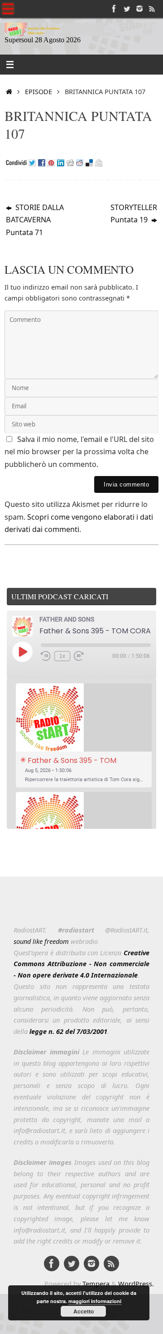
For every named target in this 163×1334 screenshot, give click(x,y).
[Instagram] (139, 8)
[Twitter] (126, 8)
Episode (38, 91)
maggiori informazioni (94, 1301)
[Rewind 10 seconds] (46, 656)
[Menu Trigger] (8, 8)
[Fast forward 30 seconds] (79, 656)
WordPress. (136, 1283)
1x (62, 656)
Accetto (83, 1311)
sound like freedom (41, 941)
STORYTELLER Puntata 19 (133, 213)
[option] (84, 735)
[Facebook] (114, 8)
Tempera (96, 1283)
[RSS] (152, 8)
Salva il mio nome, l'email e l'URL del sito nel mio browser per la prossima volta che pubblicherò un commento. (79, 451)
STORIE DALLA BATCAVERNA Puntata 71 (35, 219)
